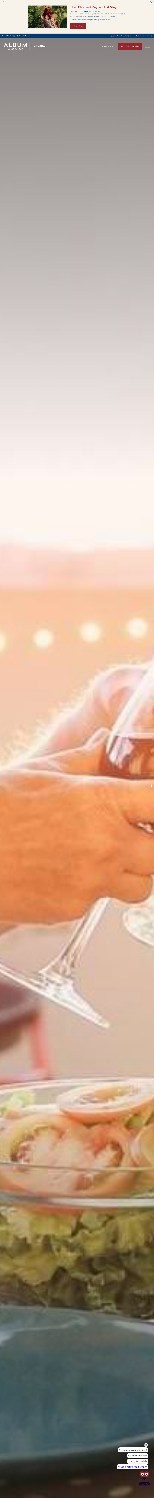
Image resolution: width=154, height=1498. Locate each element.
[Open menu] (147, 45)
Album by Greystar (9, 34)
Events (149, 34)
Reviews (128, 34)
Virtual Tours (139, 34)
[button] (3, 1)
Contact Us (98, 24)
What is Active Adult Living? (132, 1466)
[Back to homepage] (24, 45)
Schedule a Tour (108, 45)
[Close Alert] (151, 2)
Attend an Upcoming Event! (74, 24)
